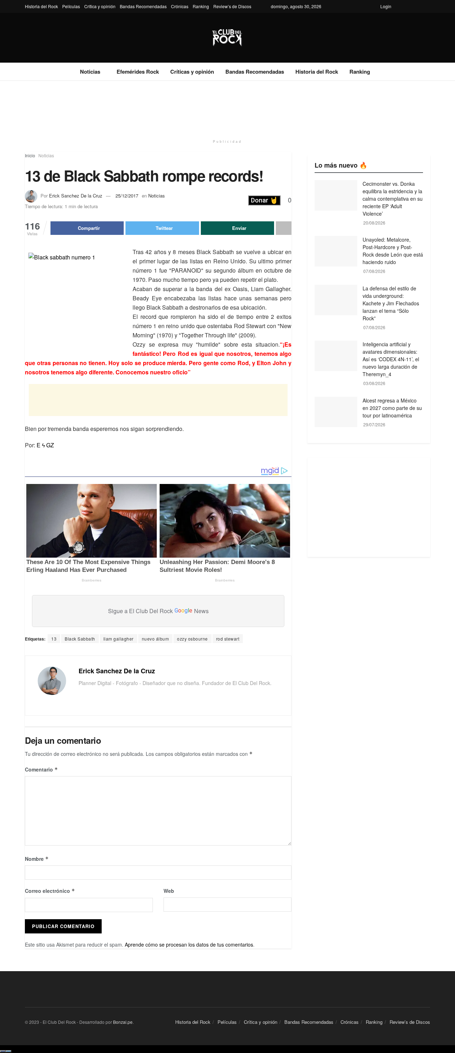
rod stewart (228, 639)
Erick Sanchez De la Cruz (75, 195)
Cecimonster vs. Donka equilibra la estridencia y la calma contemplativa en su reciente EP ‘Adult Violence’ (393, 198)
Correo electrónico (50, 890)
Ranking (201, 6)
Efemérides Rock (138, 71)
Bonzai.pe (123, 1022)
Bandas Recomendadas (143, 6)
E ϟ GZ (45, 445)
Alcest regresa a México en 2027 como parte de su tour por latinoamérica (392, 408)
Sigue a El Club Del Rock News (158, 611)
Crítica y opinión (100, 6)
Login (385, 6)
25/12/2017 (127, 195)
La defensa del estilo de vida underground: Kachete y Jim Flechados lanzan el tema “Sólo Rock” (391, 303)
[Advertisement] (227, 107)
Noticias (90, 71)
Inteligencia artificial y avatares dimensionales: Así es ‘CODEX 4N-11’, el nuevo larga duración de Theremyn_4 (391, 359)
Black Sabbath (80, 639)
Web (169, 890)
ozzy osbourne (192, 639)
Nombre (37, 858)
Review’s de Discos (232, 6)
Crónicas (179, 6)
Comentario (41, 769)
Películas (71, 6)
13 (54, 639)
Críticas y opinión (192, 71)
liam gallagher (118, 639)
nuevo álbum (155, 639)
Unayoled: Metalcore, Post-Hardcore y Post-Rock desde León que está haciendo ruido (393, 250)
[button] (264, 200)
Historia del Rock (41, 6)
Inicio (30, 155)
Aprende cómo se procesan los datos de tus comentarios (189, 944)
